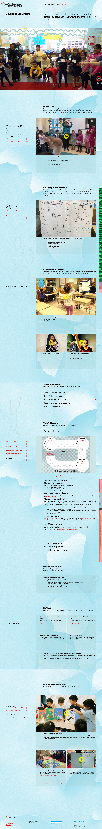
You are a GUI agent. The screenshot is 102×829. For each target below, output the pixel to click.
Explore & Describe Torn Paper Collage (15, 707)
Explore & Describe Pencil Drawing (14, 710)
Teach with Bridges (9, 823)
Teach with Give (8, 825)
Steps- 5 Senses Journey (12, 444)
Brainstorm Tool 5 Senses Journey (14, 450)
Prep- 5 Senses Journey (11, 441)
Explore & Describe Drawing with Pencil (78, 777)
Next (64, 367)
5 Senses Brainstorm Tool (50, 496)
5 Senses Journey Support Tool (53, 518)
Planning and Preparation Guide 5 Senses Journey (68, 529)
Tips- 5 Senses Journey (11, 446)
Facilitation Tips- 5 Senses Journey (47, 623)
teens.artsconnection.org (10, 821)
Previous (91, 170)
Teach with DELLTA (9, 824)
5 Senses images (10, 460)
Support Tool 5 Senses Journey (13, 453)
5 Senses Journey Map (11, 455)
